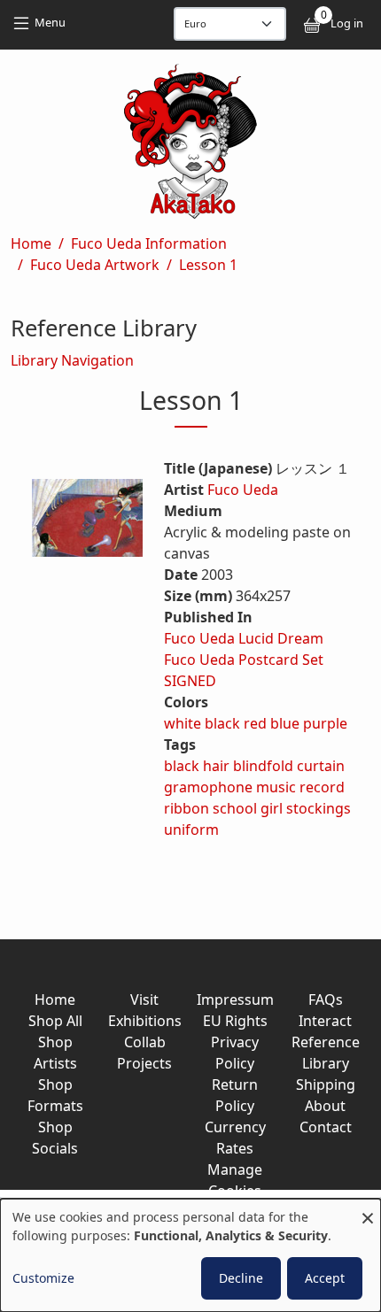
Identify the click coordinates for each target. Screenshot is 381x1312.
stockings (318, 808)
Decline (241, 1278)
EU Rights (235, 1020)
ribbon (186, 808)
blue (284, 723)
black (222, 723)
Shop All (55, 1020)
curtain (321, 766)
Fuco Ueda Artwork (94, 264)
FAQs (325, 999)
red (255, 723)
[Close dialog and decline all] (367, 1210)
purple (325, 723)
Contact (325, 1127)
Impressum (235, 999)
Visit (144, 999)
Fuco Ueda (242, 489)
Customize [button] (43, 1278)
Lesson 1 (208, 264)
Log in (346, 23)
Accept (325, 1278)
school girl (248, 808)
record (322, 787)
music (276, 787)
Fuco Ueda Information (149, 243)
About (325, 1105)
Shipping (325, 1084)
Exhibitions (145, 1020)
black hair (196, 766)
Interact (325, 1020)
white (182, 723)
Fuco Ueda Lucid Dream (243, 638)
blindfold (263, 766)
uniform (191, 829)
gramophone (208, 787)
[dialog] (190, 1255)
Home (31, 243)
